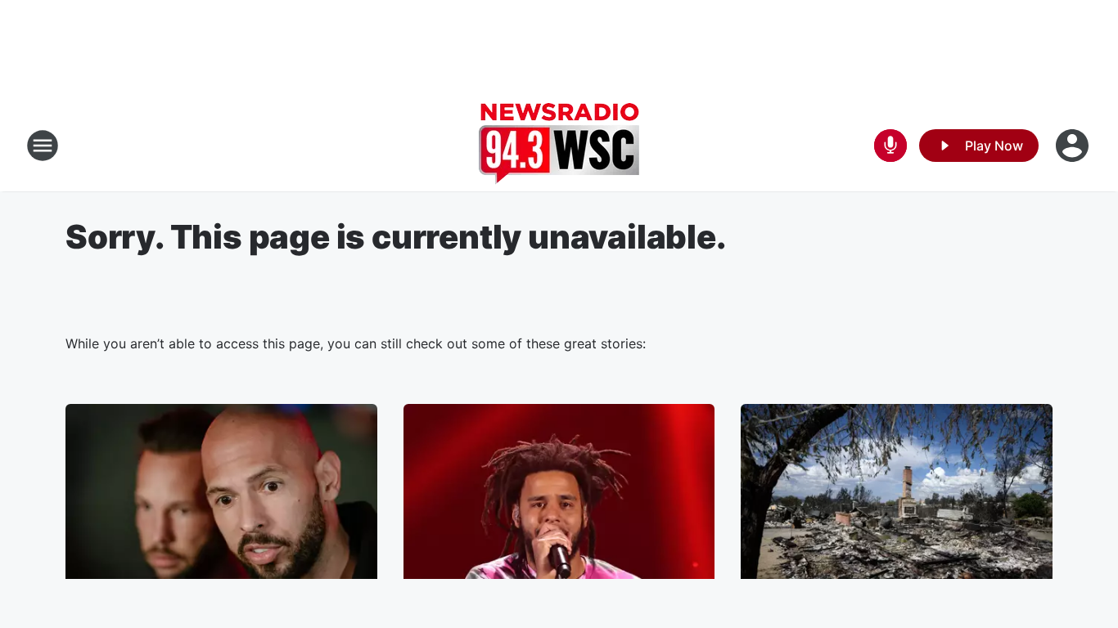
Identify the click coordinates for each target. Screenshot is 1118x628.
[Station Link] (559, 145)
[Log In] (1074, 145)
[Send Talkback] (890, 145)
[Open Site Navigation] (42, 145)
